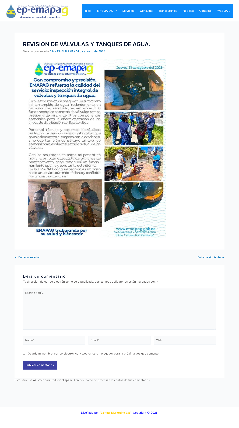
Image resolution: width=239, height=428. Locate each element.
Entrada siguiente (211, 257)
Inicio (88, 10)
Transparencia (168, 10)
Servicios (128, 10)
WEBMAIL (223, 10)
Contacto (205, 10)
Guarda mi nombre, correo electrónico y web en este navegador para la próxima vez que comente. (93, 353)
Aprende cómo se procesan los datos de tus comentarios (111, 380)
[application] (115, 11)
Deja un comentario (36, 51)
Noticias (188, 10)
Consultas (146, 10)
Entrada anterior (27, 257)
